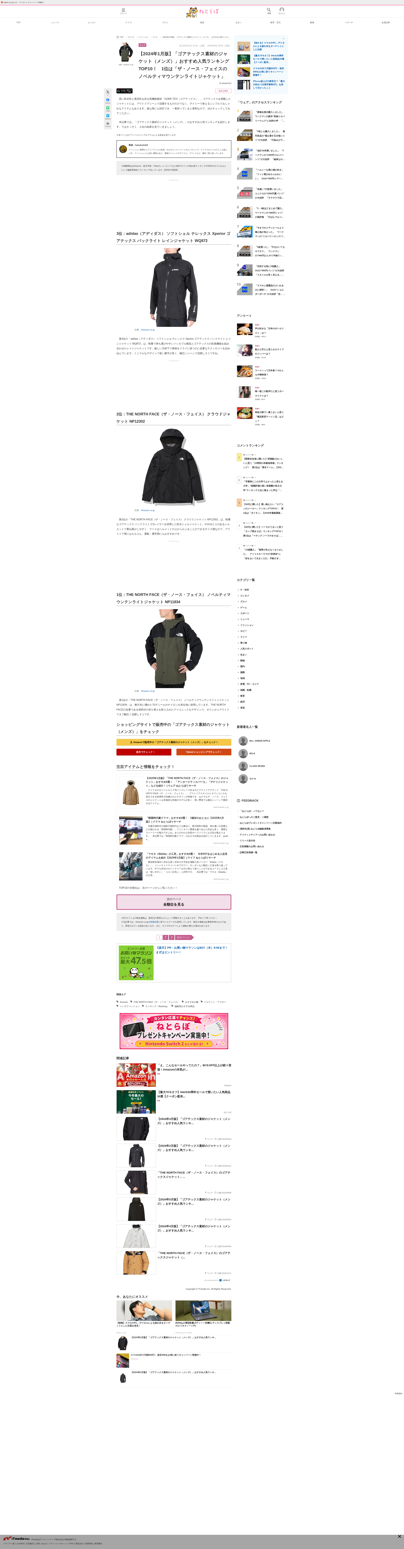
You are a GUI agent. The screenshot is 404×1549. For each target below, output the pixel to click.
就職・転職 (245, 690)
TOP (18, 22)
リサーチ (349, 22)
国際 (242, 672)
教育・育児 (275, 22)
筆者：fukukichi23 (138, 145)
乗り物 (243, 643)
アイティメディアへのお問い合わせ (256, 834)
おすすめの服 (191, 1002)
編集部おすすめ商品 (185, 1006)
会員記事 (386, 22)
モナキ (253, 778)
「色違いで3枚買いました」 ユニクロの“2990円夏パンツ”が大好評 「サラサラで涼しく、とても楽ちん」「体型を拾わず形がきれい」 (270, 198)
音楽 (242, 707)
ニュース (55, 22)
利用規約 (398, 1393)
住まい (239, 22)
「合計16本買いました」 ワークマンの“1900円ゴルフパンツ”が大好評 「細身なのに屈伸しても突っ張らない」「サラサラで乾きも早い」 (270, 159)
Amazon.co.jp (148, 329)
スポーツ (244, 613)
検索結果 (154, 922)
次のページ (183, 937)
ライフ (243, 637)
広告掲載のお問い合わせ (250, 846)
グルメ (165, 22)
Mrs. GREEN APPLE (260, 741)
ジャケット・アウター (215, 1002)
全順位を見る (173, 904)
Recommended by (211, 1280)
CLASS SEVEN (257, 766)
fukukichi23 (226, 83)
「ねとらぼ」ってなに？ (250, 811)
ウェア (142, 45)
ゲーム (243, 607)
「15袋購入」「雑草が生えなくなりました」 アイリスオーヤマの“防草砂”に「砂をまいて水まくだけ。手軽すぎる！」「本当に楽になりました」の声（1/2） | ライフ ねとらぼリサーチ (263, 558)
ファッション (247, 625)
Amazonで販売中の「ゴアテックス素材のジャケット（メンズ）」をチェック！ (175, 742)
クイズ (128, 22)
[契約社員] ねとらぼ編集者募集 (254, 828)
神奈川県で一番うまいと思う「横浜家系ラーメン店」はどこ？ (269, 416)
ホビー (243, 631)
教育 (242, 696)
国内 (242, 666)
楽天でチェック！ (145, 752)
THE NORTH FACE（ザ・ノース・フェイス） (156, 1002)
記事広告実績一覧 (247, 852)
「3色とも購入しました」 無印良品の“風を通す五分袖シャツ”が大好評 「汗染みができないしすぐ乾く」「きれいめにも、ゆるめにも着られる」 (270, 140)
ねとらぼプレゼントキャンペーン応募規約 (259, 823)
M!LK (252, 753)
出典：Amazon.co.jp (126, 64)
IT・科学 (244, 590)
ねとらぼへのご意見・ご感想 (252, 817)
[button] (399, 1536)
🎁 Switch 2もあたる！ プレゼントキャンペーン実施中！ (23, 2)
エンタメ (92, 22)
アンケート (244, 315)
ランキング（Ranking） (157, 1006)
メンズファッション (130, 1006)
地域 (202, 22)
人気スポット (247, 648)
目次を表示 (223, 91)
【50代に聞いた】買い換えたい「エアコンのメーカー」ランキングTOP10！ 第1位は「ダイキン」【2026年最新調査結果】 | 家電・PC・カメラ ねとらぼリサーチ (263, 513)
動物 (312, 22)
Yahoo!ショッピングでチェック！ (204, 752)
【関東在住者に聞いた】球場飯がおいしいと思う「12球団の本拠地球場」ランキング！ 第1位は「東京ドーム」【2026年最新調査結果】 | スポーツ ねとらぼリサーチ (263, 467)
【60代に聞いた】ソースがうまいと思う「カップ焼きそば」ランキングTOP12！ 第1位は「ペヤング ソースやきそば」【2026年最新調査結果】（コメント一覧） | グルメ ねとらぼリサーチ (264, 535)
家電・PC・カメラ (249, 684)
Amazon (124, 1002)
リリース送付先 (246, 840)
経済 (242, 701)
